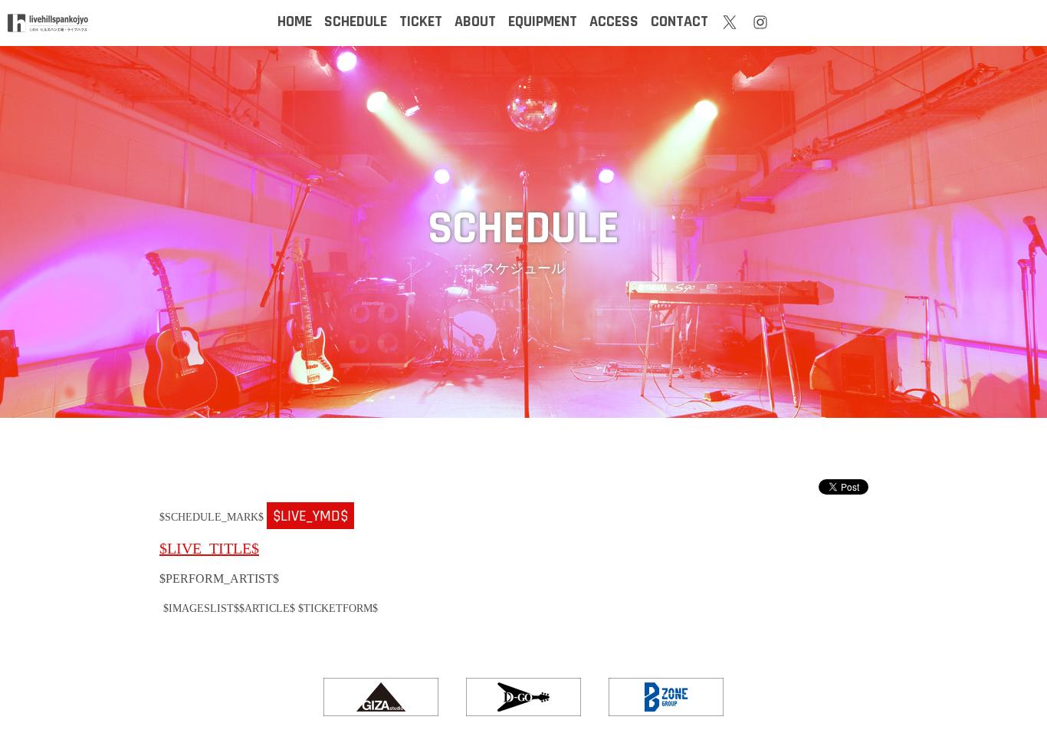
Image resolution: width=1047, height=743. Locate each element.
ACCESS (613, 21)
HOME (294, 21)
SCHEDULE (355, 21)
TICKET (420, 21)
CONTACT (679, 21)
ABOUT (475, 21)
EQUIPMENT (542, 21)
